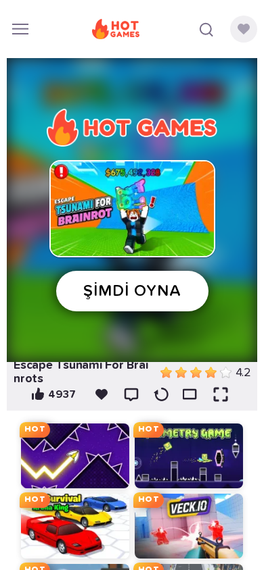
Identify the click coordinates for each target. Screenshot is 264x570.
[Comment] (131, 394)
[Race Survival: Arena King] (75, 526)
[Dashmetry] (189, 455)
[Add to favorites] (101, 394)
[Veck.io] (189, 526)
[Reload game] (161, 394)
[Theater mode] (191, 394)
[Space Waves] (75, 455)
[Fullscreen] (221, 394)
